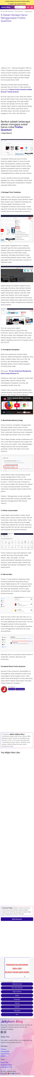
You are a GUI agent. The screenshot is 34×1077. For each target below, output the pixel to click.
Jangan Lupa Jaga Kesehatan (17, 4)
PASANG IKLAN (17, 984)
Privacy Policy (5, 1054)
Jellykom (12, 687)
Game (17, 995)
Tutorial (17, 1003)
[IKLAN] (17, 968)
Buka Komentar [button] (17, 919)
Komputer (17, 999)
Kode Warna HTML (6, 1067)
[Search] (24, 7)
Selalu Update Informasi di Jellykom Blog (18, 1)
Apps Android (17, 991)
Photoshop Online (6, 1065)
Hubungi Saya (5, 1051)
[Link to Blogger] (5, 1032)
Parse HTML (4, 1062)
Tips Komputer (20, 689)
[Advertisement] (17, 50)
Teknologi (11, 689)
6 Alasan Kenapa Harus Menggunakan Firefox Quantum (14, 17)
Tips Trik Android (17, 988)
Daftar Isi (4, 1056)
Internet (17, 1007)
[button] (31, 7)
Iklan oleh (7, 981)
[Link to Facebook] (1, 1032)
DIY (17, 1014)
